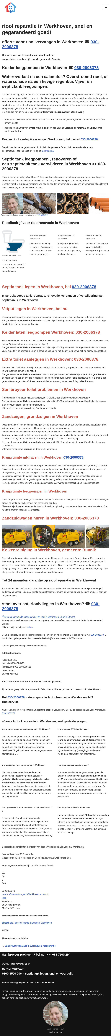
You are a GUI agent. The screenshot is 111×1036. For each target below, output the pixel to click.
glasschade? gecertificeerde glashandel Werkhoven (27, 923)
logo (4, 898)
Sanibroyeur (10, 954)
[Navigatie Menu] (106, 7)
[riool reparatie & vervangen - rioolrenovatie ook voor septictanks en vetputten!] (10, 7)
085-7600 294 (61, 954)
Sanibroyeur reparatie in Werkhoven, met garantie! (30, 946)
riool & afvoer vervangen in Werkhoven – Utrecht (25, 894)
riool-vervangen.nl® (20, 964)
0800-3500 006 (12, 973)
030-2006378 (86, 67)
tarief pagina (48, 151)
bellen (30, 627)
